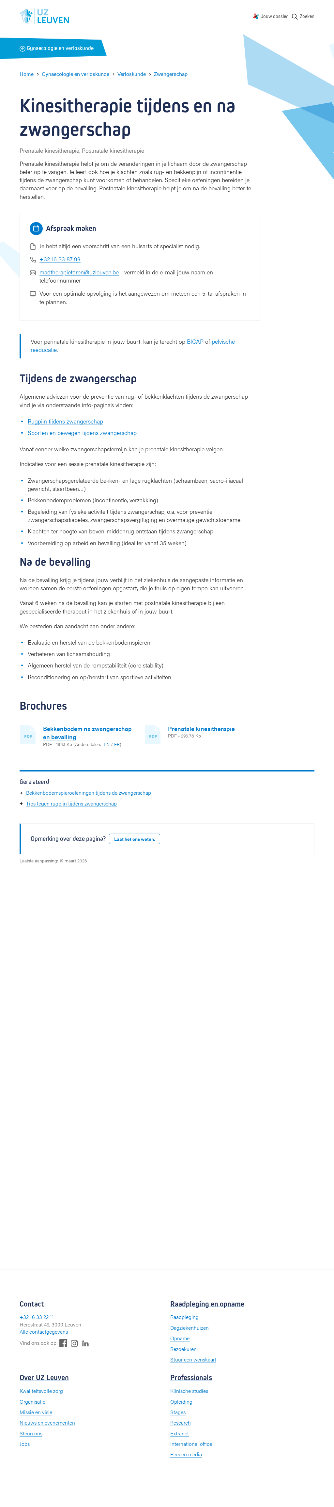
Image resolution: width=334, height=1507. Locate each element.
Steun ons (31, 1433)
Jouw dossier (274, 16)
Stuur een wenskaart (193, 1359)
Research (180, 1422)
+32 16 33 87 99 (60, 259)
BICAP (195, 341)
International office (191, 1443)
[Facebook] (63, 1343)
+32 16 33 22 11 (37, 1317)
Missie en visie (36, 1412)
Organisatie (32, 1401)
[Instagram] (74, 1343)
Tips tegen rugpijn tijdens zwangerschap (71, 803)
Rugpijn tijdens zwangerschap (65, 421)
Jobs (25, 1443)
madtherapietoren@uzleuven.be (79, 272)
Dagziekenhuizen (189, 1327)
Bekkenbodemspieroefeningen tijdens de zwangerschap (88, 792)
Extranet (179, 1433)
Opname (180, 1338)
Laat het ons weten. (134, 839)
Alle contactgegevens (44, 1331)
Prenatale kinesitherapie (201, 728)
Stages (178, 1412)
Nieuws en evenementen (47, 1422)
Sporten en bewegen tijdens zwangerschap (82, 432)
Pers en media (186, 1454)
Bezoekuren (183, 1349)
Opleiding (181, 1401)
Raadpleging (184, 1317)
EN (107, 744)
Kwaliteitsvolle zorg (41, 1390)
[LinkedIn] (85, 1343)
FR (117, 744)
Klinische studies (189, 1390)
